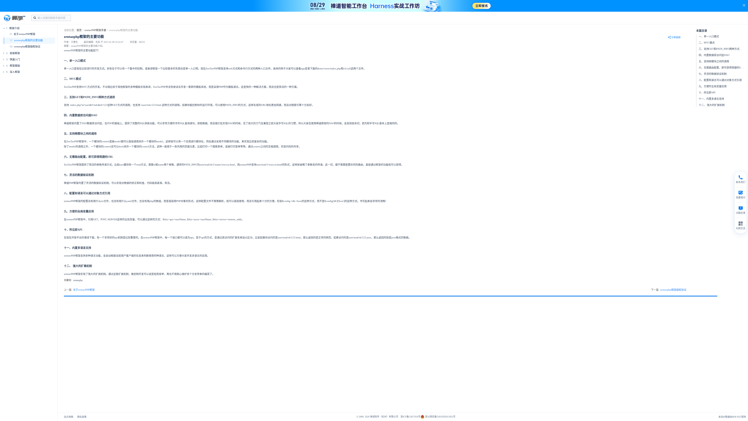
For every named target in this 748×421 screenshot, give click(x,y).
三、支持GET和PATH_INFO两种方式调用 (721, 48)
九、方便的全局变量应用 (713, 86)
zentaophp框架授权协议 (27, 46)
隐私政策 (81, 417)
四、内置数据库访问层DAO (714, 55)
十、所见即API (707, 92)
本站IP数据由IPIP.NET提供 (732, 417)
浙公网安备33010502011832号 (439, 416)
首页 (79, 30)
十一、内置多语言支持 (711, 98)
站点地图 (68, 417)
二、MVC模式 (707, 42)
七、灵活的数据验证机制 (713, 73)
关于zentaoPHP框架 (24, 34)
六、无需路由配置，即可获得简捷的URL (721, 67)
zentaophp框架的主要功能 (28, 40)
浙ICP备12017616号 (410, 416)
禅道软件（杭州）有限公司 (384, 416)
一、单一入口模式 (709, 36)
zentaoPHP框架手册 (95, 30)
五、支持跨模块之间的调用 (714, 61)
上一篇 (79, 289)
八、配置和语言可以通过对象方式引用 (720, 80)
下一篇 (668, 289)
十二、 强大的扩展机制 (712, 104)
